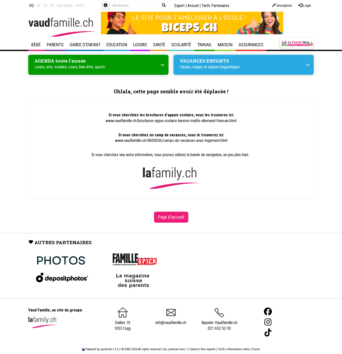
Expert (179, 5)
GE (38, 5)
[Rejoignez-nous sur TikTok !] (267, 332)
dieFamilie (65, 5)
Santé (159, 44)
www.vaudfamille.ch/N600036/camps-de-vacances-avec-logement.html (171, 140)
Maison (225, 44)
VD (31, 5)
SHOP (80, 5)
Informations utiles (238, 349)
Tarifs (221, 349)
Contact (194, 349)
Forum (256, 349)
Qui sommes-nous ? (175, 349)
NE (45, 5)
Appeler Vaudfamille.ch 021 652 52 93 (219, 325)
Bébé (36, 44)
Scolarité (181, 44)
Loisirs (140, 44)
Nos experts (208, 349)
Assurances (251, 44)
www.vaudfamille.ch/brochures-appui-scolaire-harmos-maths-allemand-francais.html (171, 120)
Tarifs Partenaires (215, 5)
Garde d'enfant (85, 44)
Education (116, 44)
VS (52, 5)
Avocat (193, 5)
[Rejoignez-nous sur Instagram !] (267, 322)
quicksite (106, 349)
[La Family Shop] (297, 43)
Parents (55, 44)
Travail (204, 44)
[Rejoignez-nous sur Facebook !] (268, 311)
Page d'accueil (171, 217)
